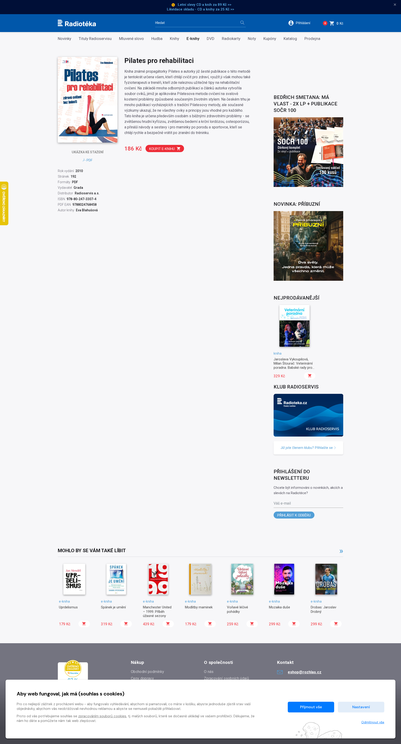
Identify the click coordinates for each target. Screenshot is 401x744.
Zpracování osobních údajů (226, 678)
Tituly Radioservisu (95, 39)
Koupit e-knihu (162, 149)
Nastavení (361, 707)
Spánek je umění (113, 607)
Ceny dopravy (142, 678)
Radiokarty (231, 39)
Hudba (156, 39)
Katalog (290, 39)
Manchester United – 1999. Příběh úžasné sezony (157, 611)
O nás (209, 671)
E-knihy (193, 39)
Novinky (64, 39)
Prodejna (312, 39)
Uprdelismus (68, 607)
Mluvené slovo (131, 39)
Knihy (174, 39)
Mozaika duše (279, 607)
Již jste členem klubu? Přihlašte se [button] (307, 448)
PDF (90, 160)
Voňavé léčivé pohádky (237, 609)
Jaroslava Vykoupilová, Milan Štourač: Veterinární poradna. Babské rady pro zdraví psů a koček (293, 365)
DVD (210, 39)
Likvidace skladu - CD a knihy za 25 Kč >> (200, 9)
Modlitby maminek (199, 607)
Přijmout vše (311, 707)
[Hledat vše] (242, 23)
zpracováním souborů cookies (102, 716)
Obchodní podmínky (147, 671)
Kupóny (269, 39)
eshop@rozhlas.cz (304, 672)
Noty (252, 39)
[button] (302, 23)
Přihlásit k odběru (294, 515)
